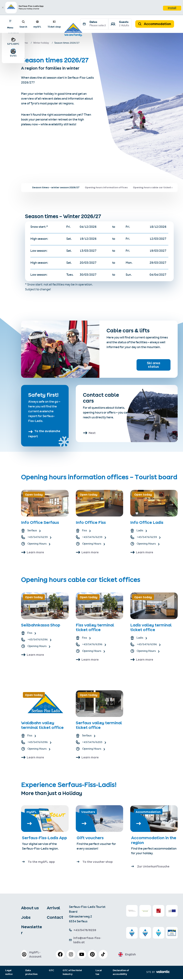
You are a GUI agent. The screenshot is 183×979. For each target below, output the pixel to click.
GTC (51, 970)
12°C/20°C (13, 44)
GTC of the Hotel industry (72, 972)
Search (23, 26)
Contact (55, 917)
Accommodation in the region (153, 840)
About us (30, 907)
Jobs (26, 917)
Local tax (99, 972)
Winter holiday (41, 43)
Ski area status (153, 365)
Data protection (31, 972)
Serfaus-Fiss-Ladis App (44, 837)
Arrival (53, 907)
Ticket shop (54, 26)
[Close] (3, 7)
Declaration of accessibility (121, 972)
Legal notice (9, 972)
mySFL (37, 26)
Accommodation (157, 24)
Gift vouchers (90, 837)
